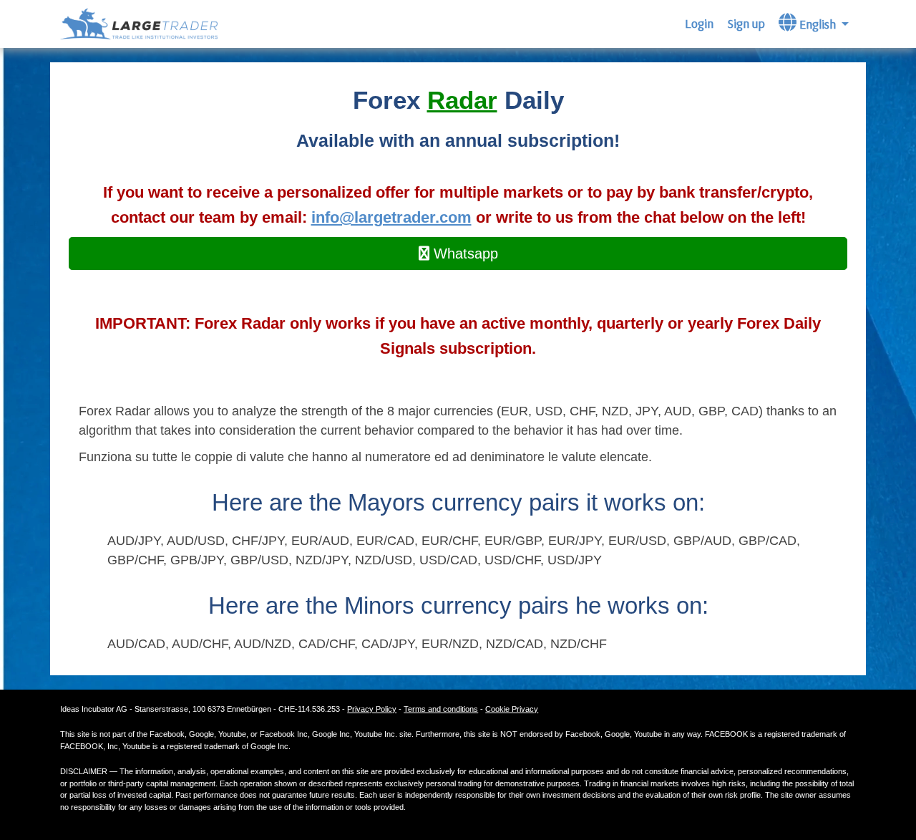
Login (699, 23)
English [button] (817, 24)
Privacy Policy (371, 709)
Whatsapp (463, 253)
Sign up (746, 23)
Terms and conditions (441, 709)
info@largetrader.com (391, 217)
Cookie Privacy (511, 709)
